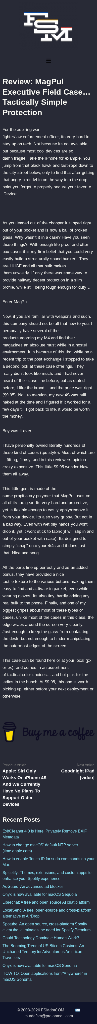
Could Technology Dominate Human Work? (40, 938)
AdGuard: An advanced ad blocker (32, 886)
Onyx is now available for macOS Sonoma (39, 965)
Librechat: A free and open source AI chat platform (46, 902)
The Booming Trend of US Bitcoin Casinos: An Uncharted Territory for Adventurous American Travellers (43, 952)
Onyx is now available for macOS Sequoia (39, 894)
